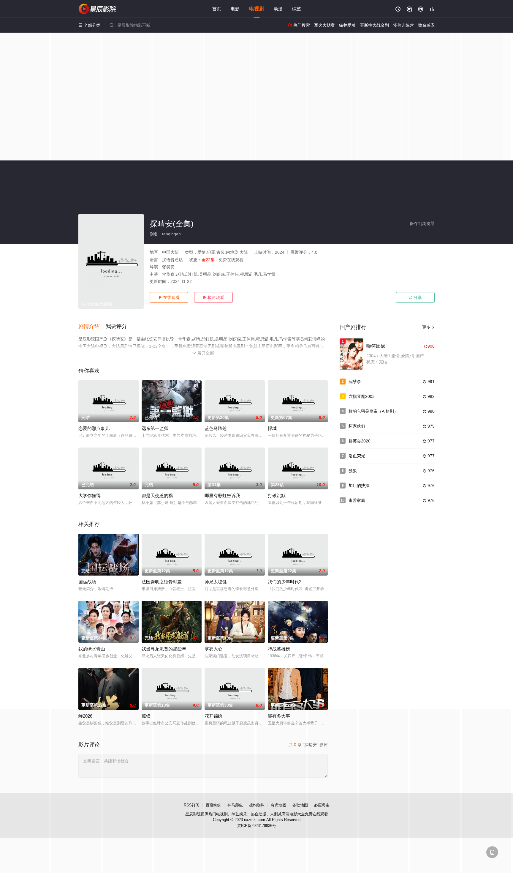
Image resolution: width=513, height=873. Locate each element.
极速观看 (213, 297)
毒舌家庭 (357, 500)
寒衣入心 (213, 648)
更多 (428, 327)
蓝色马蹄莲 (216, 428)
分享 (415, 297)
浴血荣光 (357, 455)
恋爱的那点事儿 (94, 428)
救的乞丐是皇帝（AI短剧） (373, 411)
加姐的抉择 (359, 485)
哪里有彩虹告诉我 (222, 495)
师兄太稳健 (216, 581)
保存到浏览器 (422, 223)
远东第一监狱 (155, 428)
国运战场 (87, 581)
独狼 (353, 470)
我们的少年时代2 (284, 581)
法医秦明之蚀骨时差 (162, 581)
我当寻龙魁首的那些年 (164, 648)
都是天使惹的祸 (157, 495)
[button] (92, 327)
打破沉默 (277, 495)
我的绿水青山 (91, 648)
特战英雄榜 (279, 648)
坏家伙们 (357, 426)
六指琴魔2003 (362, 396)
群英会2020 (359, 441)
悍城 (272, 428)
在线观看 (169, 297)
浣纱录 (355, 381)
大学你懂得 (89, 495)
